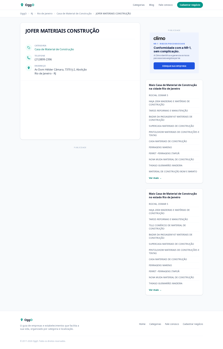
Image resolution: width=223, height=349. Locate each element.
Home (142, 324)
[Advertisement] (80, 172)
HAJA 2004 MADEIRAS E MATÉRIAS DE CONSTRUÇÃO (169, 103)
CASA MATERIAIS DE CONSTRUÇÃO (168, 141)
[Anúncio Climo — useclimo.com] (174, 52)
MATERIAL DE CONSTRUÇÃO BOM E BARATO (173, 171)
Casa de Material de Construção (74, 13)
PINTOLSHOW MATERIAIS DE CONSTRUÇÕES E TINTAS (174, 133)
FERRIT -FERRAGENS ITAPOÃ (164, 153)
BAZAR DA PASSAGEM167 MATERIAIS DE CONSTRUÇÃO (170, 118)
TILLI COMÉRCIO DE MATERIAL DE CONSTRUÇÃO (167, 227)
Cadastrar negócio (190, 4)
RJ (32, 13)
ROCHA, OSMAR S (158, 95)
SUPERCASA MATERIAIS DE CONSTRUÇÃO (171, 125)
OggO (23, 13)
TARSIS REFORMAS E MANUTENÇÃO (168, 110)
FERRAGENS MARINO (160, 147)
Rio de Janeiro (44, 13)
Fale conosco (166, 4)
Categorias (139, 4)
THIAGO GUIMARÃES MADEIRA (165, 165)
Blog (151, 4)
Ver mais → (155, 177)
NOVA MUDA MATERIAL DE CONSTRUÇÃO (171, 159)
